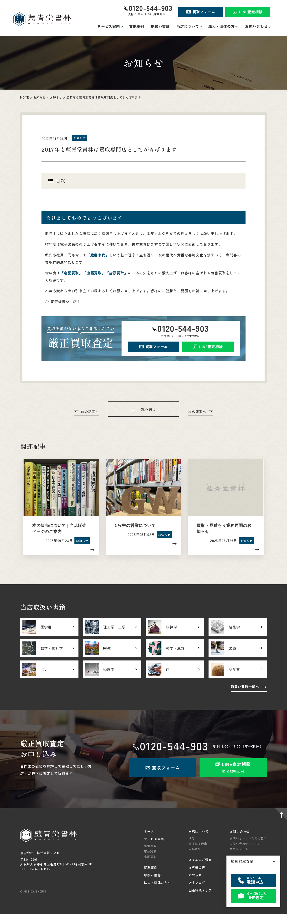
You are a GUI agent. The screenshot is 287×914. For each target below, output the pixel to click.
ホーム (149, 831)
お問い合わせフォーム (245, 843)
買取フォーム (204, 11)
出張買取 (150, 846)
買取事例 (136, 26)
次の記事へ (197, 411)
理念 (192, 838)
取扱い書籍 (160, 26)
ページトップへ (280, 815)
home (24, 97)
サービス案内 (154, 839)
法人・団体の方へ (223, 26)
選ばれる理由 (198, 843)
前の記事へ (90, 411)
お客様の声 (197, 867)
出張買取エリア (200, 890)
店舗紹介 (195, 849)
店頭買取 (150, 851)
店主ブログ (197, 882)
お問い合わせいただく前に (248, 838)
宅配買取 (150, 856)
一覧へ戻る (146, 409)
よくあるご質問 (200, 860)
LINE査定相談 (251, 11)
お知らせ (39, 97)
